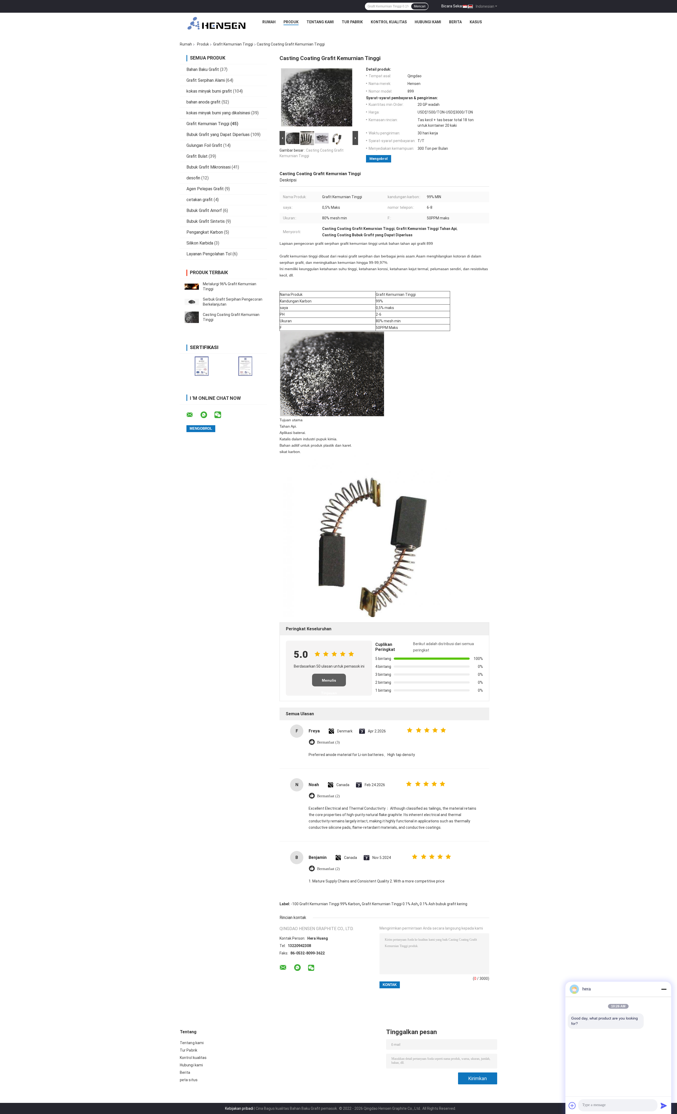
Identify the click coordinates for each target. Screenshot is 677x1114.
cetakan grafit (199, 199)
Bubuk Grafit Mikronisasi (208, 167)
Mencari (420, 6)
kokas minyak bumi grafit (209, 91)
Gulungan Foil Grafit (204, 145)
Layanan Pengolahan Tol (208, 253)
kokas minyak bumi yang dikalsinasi (218, 112)
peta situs (189, 1080)
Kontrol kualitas (389, 22)
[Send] (664, 1105)
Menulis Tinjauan (329, 682)
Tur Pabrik (352, 22)
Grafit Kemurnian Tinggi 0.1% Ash (390, 904)
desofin (193, 177)
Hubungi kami (428, 22)
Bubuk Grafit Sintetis (205, 221)
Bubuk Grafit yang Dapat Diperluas (218, 134)
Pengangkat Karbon (204, 232)
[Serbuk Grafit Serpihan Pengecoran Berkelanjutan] (192, 302)
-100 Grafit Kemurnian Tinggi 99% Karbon (325, 904)
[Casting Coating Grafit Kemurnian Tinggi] (192, 317)
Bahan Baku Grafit (202, 69)
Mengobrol (378, 159)
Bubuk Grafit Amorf (204, 210)
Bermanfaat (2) (328, 796)
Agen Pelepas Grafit (205, 188)
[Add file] (572, 1105)
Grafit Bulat (197, 156)
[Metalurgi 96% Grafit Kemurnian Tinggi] (192, 286)
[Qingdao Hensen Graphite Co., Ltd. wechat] (221, 415)
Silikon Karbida (199, 243)
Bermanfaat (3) (328, 742)
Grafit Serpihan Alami (205, 80)
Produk (291, 22)
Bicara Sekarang (455, 6)
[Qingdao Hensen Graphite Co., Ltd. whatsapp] (207, 415)
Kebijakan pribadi (239, 1108)
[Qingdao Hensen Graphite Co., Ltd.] (216, 23)
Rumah (269, 22)
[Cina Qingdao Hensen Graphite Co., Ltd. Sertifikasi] (201, 366)
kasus (476, 22)
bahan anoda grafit (203, 102)
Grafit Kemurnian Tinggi (233, 44)
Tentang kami (320, 22)
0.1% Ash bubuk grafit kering (443, 904)
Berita (455, 22)
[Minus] (664, 989)
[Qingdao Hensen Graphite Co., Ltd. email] (193, 415)
